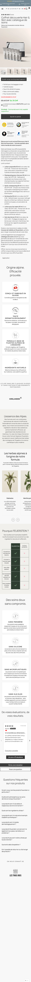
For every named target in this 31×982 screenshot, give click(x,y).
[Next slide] (17, 519)
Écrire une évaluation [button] (15, 765)
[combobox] (26, 980)
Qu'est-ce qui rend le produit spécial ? (14, 79)
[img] (9, 726)
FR (25, 980)
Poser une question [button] (15, 769)
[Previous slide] (13, 519)
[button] (5, 15)
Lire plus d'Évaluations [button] (15, 757)
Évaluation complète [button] (11, 751)
